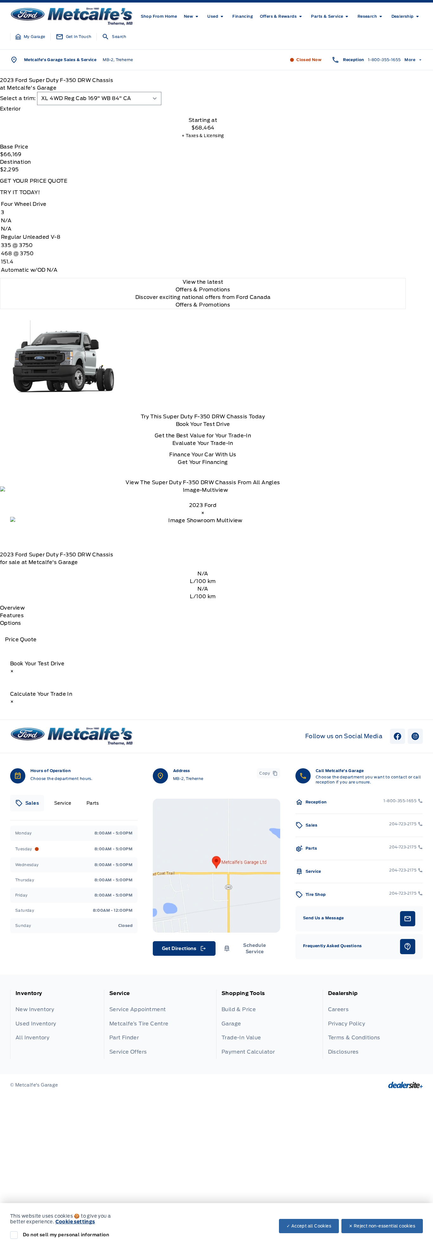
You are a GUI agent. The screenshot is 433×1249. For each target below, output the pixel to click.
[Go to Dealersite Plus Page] (405, 1085)
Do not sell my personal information (66, 1234)
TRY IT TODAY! (20, 192)
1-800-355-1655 (384, 59)
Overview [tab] (12, 608)
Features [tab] (12, 615)
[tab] (203, 109)
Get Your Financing (203, 462)
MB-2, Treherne (118, 59)
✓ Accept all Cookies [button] (309, 1226)
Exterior (10, 109)
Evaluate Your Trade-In (202, 443)
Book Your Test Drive (203, 424)
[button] (30, 37)
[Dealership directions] (216, 866)
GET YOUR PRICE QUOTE (33, 181)
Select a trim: (18, 98)
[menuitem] (159, 16)
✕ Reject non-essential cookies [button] (382, 1226)
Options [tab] (10, 623)
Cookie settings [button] (75, 1222)
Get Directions (183, 950)
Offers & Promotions (203, 305)
